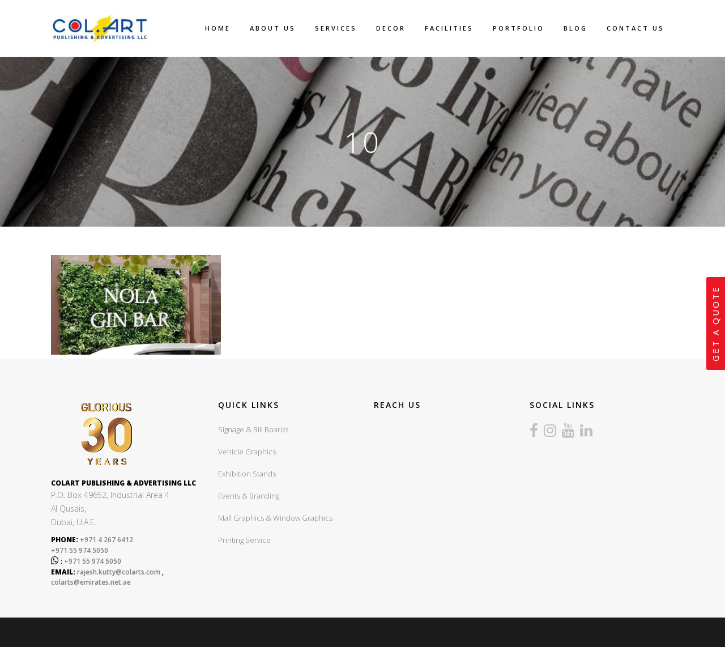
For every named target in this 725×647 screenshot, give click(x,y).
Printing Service (244, 540)
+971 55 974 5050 (79, 550)
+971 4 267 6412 (105, 539)
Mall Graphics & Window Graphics (275, 518)
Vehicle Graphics (247, 451)
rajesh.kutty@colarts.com (118, 572)
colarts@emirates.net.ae (91, 582)
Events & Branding (248, 496)
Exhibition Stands (247, 474)
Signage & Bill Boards (253, 429)
